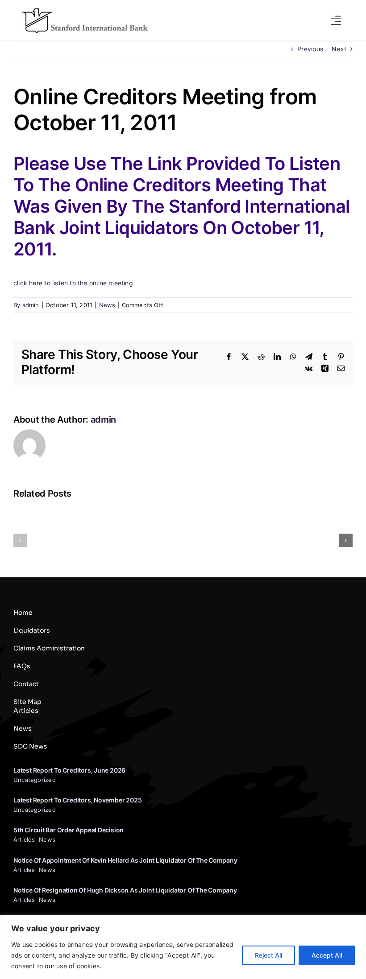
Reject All (268, 955)
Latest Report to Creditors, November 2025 (77, 800)
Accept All (327, 955)
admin (30, 305)
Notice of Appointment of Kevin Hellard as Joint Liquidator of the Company (125, 860)
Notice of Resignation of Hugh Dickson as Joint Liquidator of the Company (125, 890)
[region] (183, 947)
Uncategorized (34, 779)
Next (339, 49)
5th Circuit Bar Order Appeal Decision (68, 830)
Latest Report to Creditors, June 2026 (69, 770)
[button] (20, 540)
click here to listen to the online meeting (73, 283)
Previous (310, 49)
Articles (24, 839)
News (107, 305)
